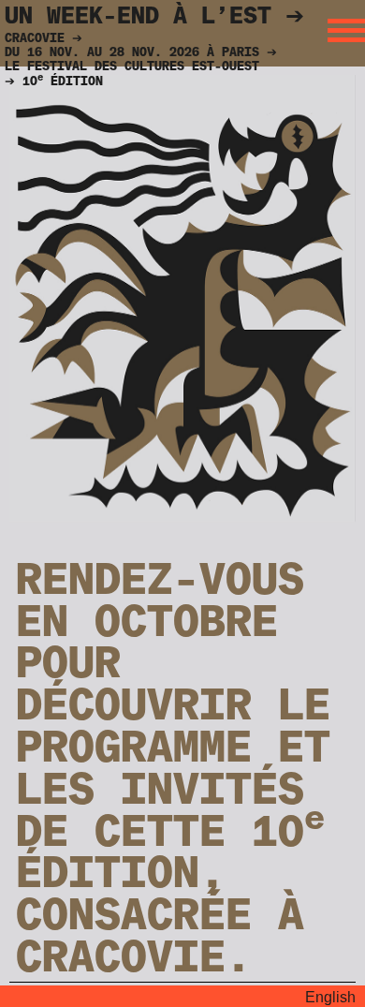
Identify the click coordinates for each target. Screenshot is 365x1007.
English (330, 997)
